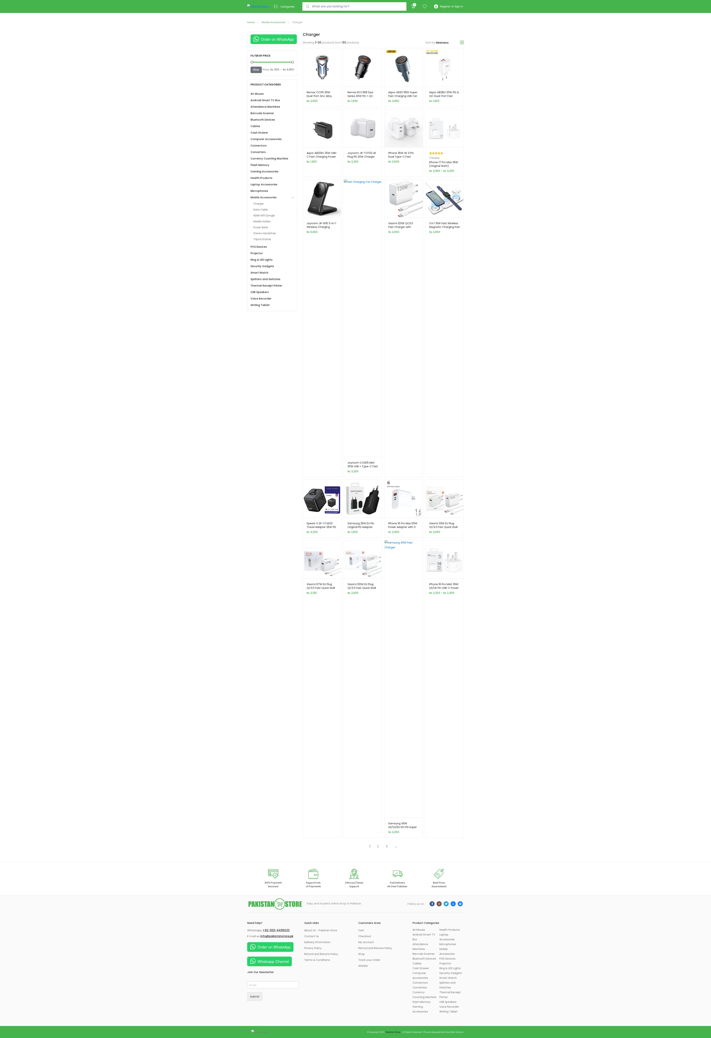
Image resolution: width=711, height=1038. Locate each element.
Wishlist (363, 966)
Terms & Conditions (317, 960)
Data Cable (260, 209)
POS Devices (259, 247)
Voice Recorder (261, 298)
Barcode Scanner (262, 113)
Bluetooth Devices (263, 120)
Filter (256, 70)
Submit (254, 996)
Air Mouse (257, 94)
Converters (258, 152)
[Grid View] (462, 42)
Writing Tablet (260, 305)
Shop (361, 954)
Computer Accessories (266, 139)
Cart (361, 930)
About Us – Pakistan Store (320, 930)
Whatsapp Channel (273, 961)
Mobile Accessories (273, 22)
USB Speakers (260, 292)
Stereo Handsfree (264, 233)
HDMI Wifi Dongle (264, 215)
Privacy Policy (313, 948)
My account (366, 942)
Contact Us (311, 936)
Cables (255, 126)
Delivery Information (317, 942)
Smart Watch (259, 273)
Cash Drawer (259, 132)
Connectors (259, 145)
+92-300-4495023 (276, 930)
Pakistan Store (392, 1032)
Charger (258, 204)
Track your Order (369, 960)
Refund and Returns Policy (321, 954)
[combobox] (354, 6)
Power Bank (260, 227)
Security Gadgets (262, 266)
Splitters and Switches (265, 279)
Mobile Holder (262, 221)
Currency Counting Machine (269, 158)
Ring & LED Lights (262, 260)
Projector (257, 253)
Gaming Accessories (264, 171)
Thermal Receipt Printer (266, 285)
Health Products (261, 178)
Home (251, 22)
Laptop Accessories (264, 184)
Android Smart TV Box (265, 100)
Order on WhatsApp (277, 39)
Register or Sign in (451, 6)
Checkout (364, 936)
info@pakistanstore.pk (276, 936)
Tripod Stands (262, 239)
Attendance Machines (265, 107)
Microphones (259, 191)
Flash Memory (260, 165)
